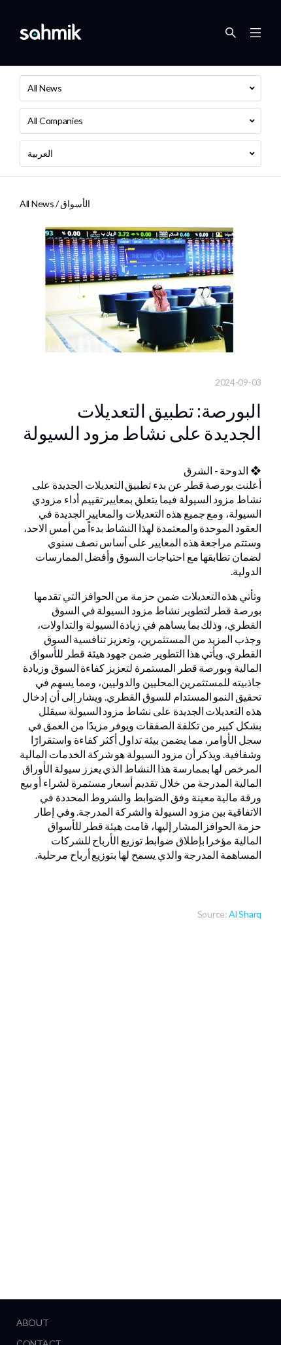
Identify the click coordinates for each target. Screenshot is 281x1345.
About (32, 1322)
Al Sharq (245, 914)
